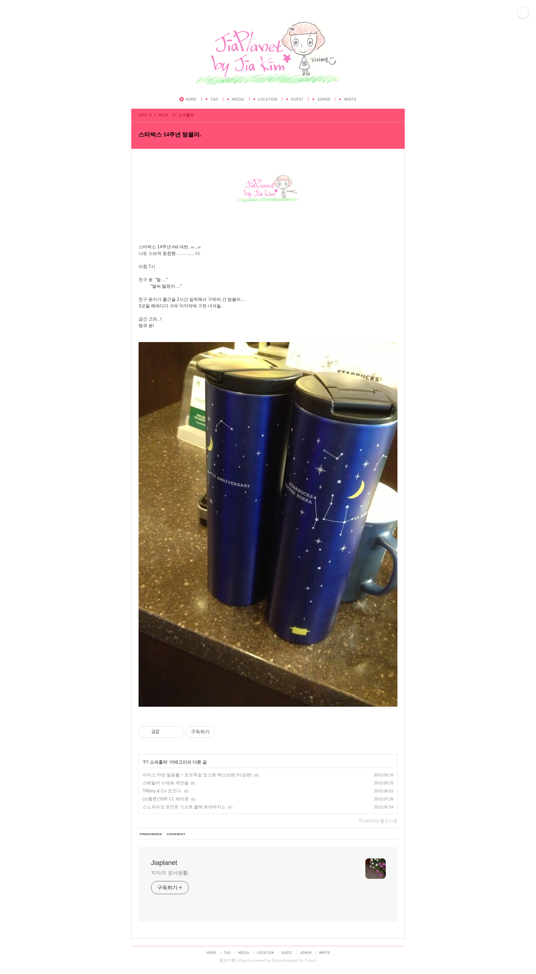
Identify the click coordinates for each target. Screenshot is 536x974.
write (324, 952)
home (211, 952)
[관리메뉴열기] (523, 12)
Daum (277, 960)
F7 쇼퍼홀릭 (183, 115)
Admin (320, 99)
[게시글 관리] (175, 731)
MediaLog (235, 99)
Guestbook (294, 99)
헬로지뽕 (227, 960)
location (265, 952)
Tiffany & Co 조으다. (162, 790)
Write (347, 99)
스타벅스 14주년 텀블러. (170, 134)
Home (188, 99)
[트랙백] (151, 834)
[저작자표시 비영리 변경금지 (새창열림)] (224, 732)
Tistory (311, 960)
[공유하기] (166, 731)
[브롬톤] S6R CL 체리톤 (166, 799)
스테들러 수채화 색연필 (166, 782)
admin (305, 952)
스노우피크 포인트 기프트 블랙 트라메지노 (184, 807)
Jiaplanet (268, 18)
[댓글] (176, 834)
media (243, 952)
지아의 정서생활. (170, 873)
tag (227, 952)
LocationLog (264, 99)
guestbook (286, 952)
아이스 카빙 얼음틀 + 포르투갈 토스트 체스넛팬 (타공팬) (197, 774)
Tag (211, 99)
